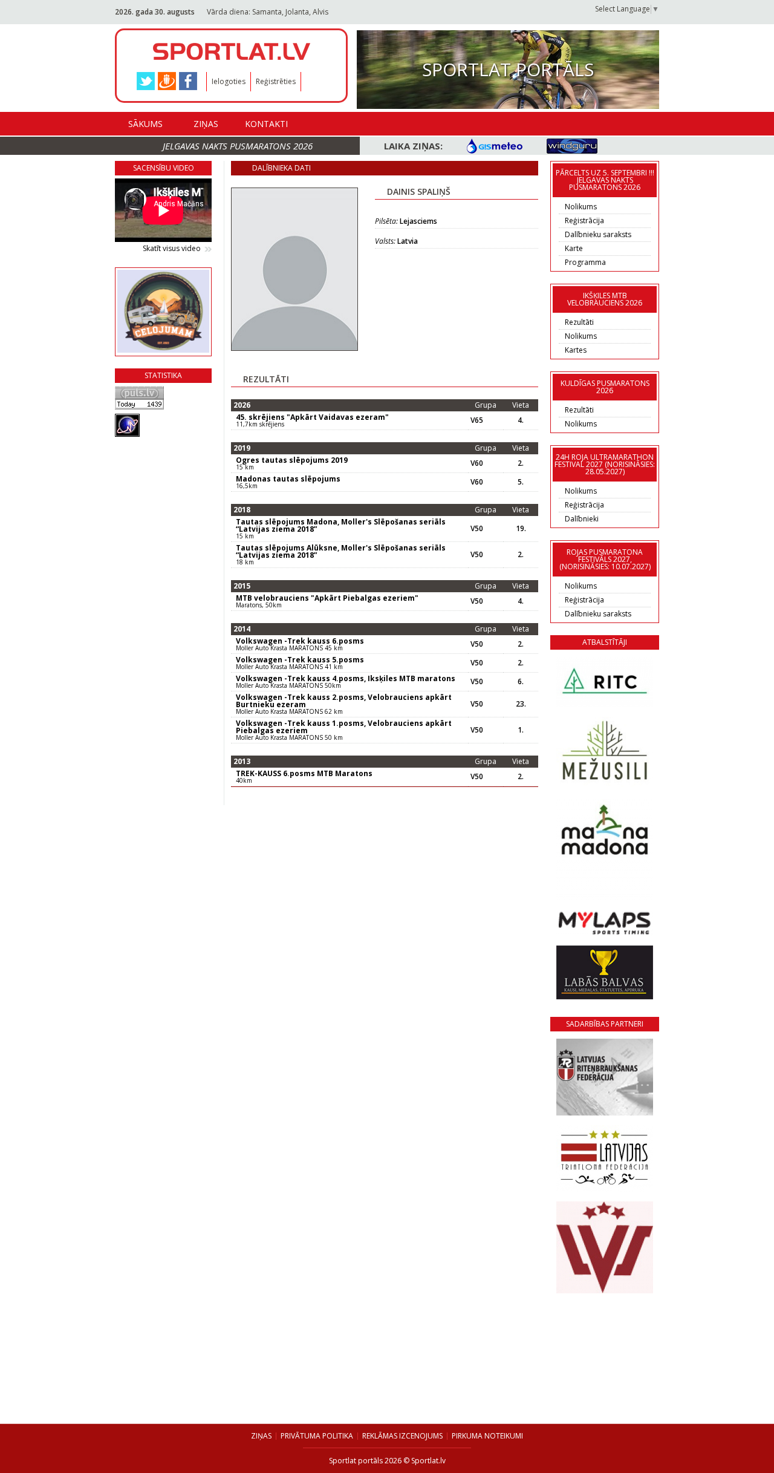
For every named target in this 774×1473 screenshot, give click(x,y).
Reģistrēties (276, 81)
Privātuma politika (317, 1436)
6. (521, 681)
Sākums (145, 123)
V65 (476, 420)
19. (521, 528)
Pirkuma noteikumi (487, 1436)
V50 (476, 528)
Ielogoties (229, 81)
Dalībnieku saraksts (598, 234)
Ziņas (206, 123)
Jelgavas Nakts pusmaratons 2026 (238, 146)
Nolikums (581, 206)
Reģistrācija (584, 220)
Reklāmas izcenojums (402, 1436)
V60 (476, 463)
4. (521, 420)
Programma (585, 262)
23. (521, 704)
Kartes (576, 350)
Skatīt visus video (172, 248)
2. (521, 463)
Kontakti (266, 123)
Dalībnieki (582, 519)
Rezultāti (579, 322)
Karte (574, 248)
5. (521, 482)
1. (521, 730)
